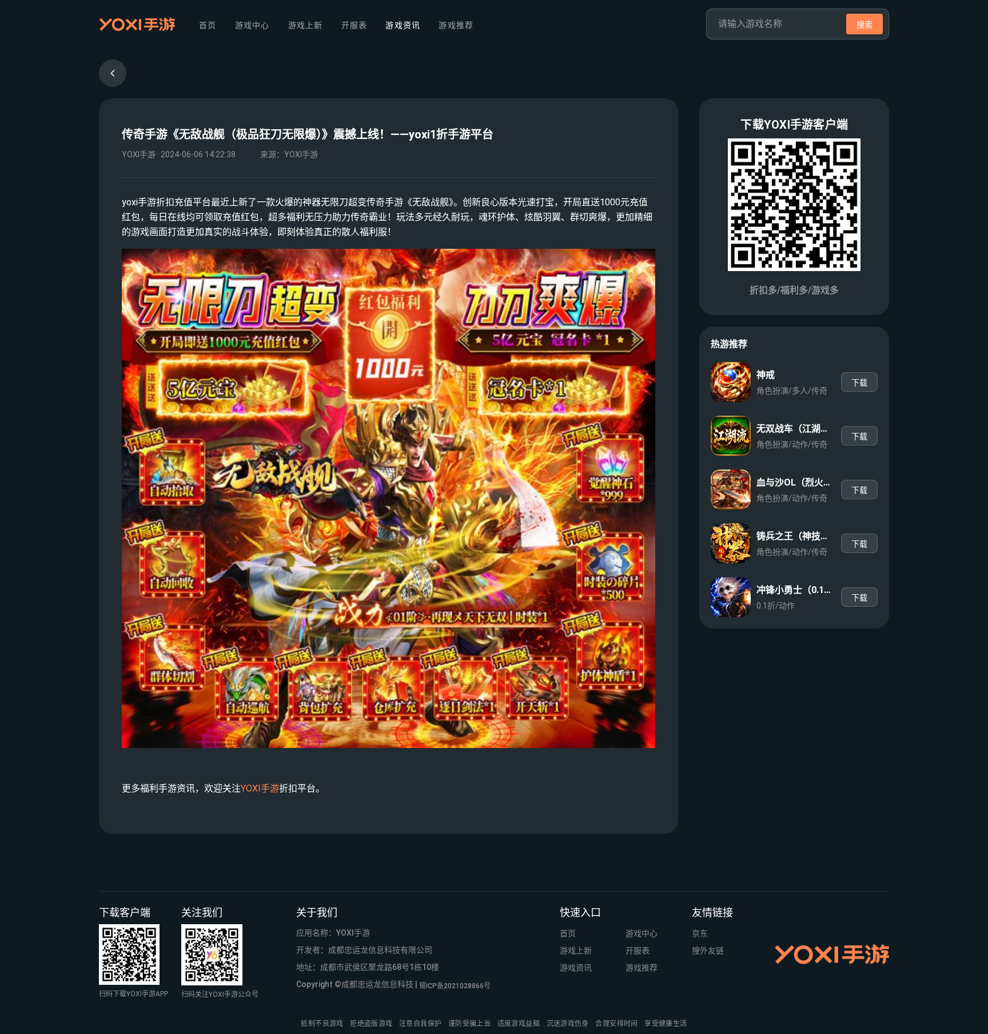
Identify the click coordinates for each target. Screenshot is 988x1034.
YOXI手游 (260, 788)
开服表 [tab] (354, 25)
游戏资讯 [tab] (402, 25)
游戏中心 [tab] (251, 25)
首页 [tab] (208, 25)
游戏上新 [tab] (305, 25)
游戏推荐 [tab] (456, 25)
